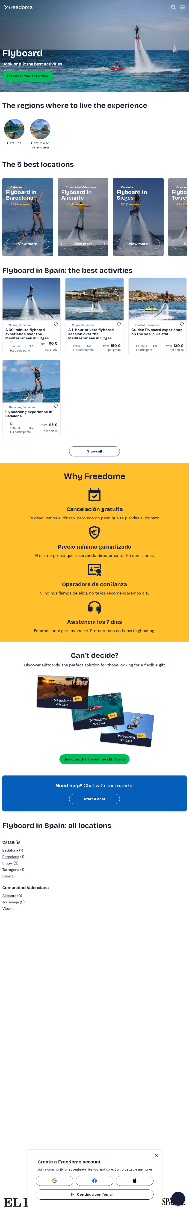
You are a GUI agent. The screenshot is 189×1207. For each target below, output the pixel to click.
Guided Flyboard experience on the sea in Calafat (157, 331)
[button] (178, 1199)
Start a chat (94, 798)
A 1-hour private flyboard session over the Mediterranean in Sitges (91, 333)
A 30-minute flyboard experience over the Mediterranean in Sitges (27, 333)
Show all (94, 451)
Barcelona (10, 856)
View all (8, 876)
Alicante (9, 895)
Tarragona (10, 869)
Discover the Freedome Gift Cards (94, 759)
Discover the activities (27, 76)
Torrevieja (10, 902)
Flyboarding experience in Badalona (28, 413)
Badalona (10, 850)
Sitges (7, 863)
